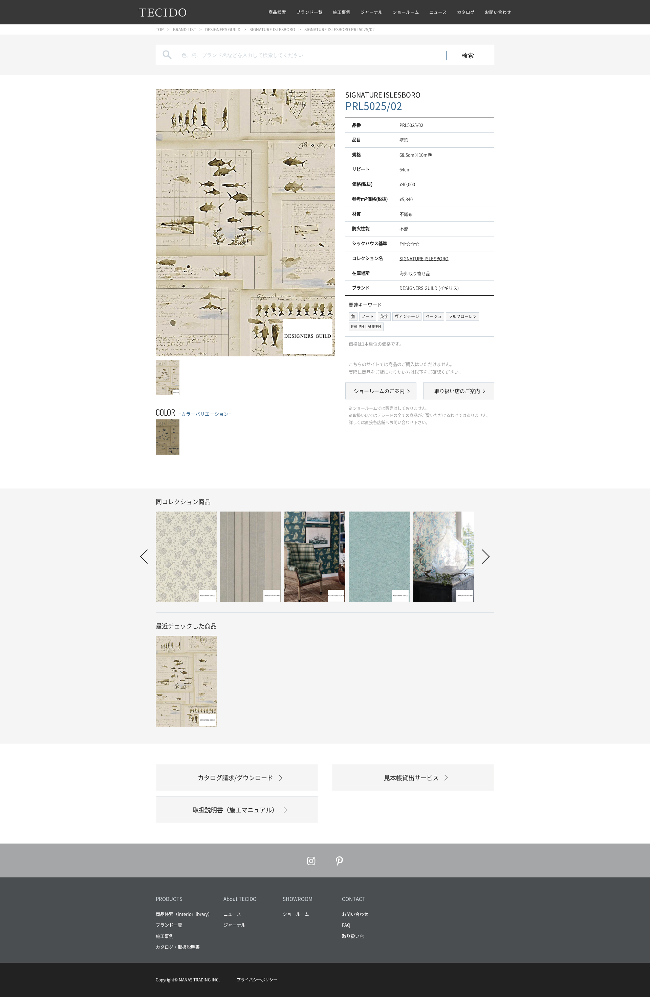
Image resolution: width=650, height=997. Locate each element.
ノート (368, 316)
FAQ (346, 924)
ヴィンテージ (407, 316)
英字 (384, 316)
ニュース (438, 12)
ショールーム (406, 12)
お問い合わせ (498, 12)
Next (482, 556)
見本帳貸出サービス (411, 777)
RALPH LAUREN (366, 327)
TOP (160, 29)
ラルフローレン (462, 316)
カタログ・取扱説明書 (178, 946)
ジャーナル (372, 12)
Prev (147, 556)
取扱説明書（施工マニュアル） (235, 809)
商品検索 (277, 12)
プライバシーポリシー (257, 980)
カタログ (466, 12)
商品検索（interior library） (184, 914)
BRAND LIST (184, 29)
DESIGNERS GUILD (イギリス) (429, 288)
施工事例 (341, 12)
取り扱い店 (353, 936)
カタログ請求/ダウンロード (235, 777)
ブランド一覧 (309, 12)
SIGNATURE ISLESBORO (272, 29)
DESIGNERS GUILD (222, 29)
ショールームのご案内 (379, 391)
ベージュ (434, 316)
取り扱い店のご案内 (457, 391)
